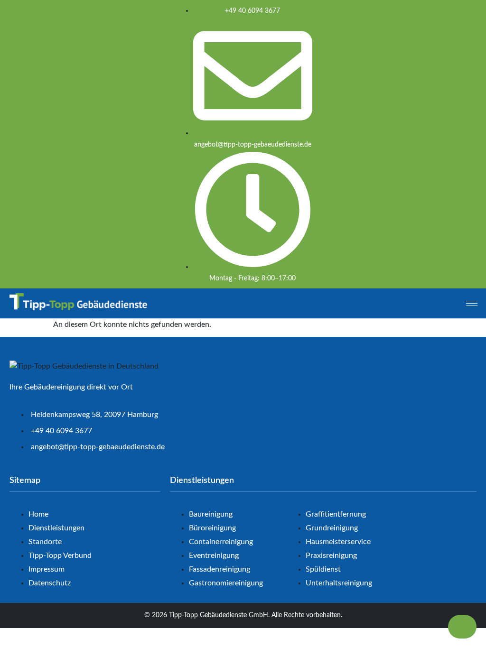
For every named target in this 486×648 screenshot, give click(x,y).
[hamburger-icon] (471, 303)
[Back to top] (462, 627)
